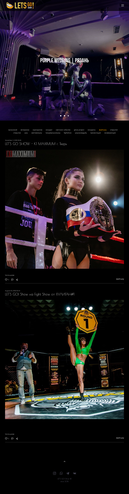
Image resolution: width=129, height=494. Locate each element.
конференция (110, 133)
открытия (114, 130)
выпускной (13, 130)
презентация (95, 133)
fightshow (68, 133)
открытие (17, 133)
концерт (49, 130)
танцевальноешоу (53, 133)
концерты (92, 130)
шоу (26, 133)
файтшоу (103, 130)
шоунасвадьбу (81, 133)
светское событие (63, 130)
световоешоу (36, 133)
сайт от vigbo (64, 488)
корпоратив (38, 130)
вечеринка (25, 130)
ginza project (79, 130)
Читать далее (9, 275)
